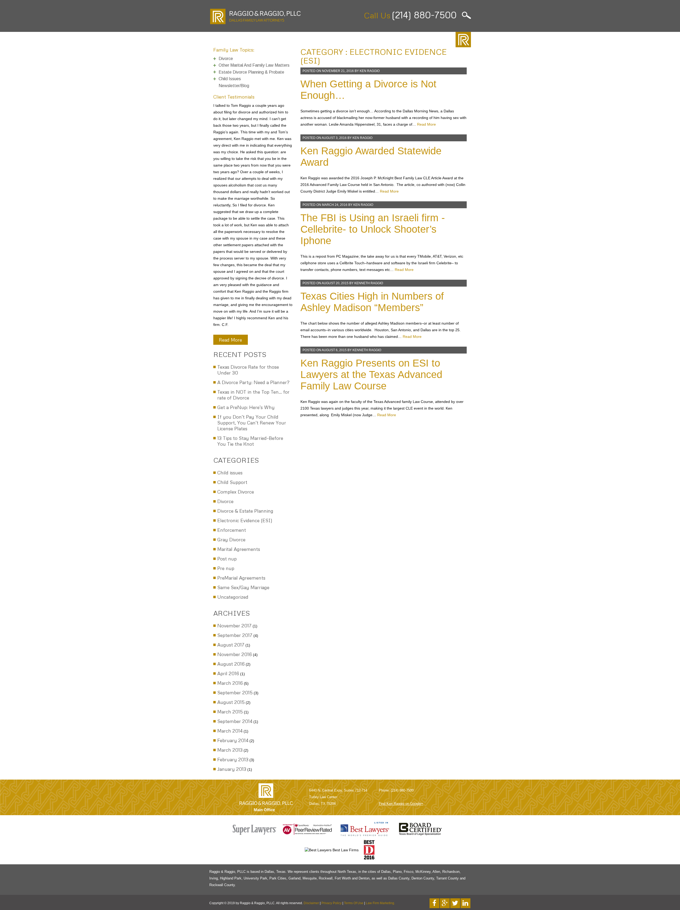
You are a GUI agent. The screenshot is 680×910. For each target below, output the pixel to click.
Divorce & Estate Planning (245, 511)
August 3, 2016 (334, 138)
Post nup (227, 559)
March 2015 (230, 712)
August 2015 (231, 702)
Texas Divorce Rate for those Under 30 (248, 370)
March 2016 (230, 683)
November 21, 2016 (338, 71)
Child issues (230, 472)
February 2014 (232, 740)
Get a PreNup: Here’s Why (246, 407)
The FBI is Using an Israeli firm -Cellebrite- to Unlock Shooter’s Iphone (372, 229)
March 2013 (230, 750)
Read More (230, 340)
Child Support (232, 482)
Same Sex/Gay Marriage (243, 587)
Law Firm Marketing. (380, 903)
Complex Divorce (235, 492)
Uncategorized (232, 597)
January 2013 (231, 769)
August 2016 (231, 664)
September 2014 (234, 721)
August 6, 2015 (334, 350)
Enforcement (231, 530)
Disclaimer (311, 903)
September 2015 (235, 692)
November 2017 (234, 625)
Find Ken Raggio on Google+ (401, 804)
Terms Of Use (353, 903)
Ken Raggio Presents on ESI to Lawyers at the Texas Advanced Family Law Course (371, 375)
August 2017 (230, 645)
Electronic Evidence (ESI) (244, 520)
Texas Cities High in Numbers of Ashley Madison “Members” (372, 302)
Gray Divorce (231, 539)
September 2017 (234, 635)
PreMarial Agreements (241, 578)
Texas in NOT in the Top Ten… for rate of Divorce (253, 395)
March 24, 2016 (334, 205)
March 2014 (230, 731)
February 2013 (232, 759)
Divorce (225, 501)
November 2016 (234, 654)
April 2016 (228, 673)
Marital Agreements (238, 549)
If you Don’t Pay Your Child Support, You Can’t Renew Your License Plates (251, 422)
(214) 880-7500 (424, 14)
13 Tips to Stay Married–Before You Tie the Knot (250, 441)
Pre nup (225, 568)
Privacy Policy (331, 903)
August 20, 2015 (335, 283)
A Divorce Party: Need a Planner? (253, 382)
